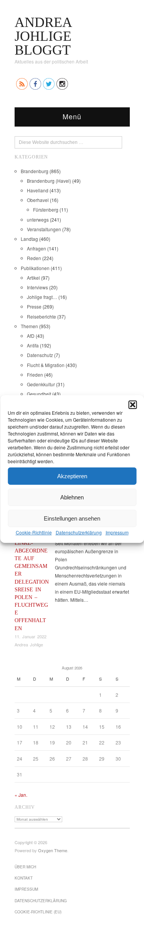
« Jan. (21, 794)
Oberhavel (38, 200)
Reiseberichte (41, 316)
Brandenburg (34, 171)
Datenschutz (40, 355)
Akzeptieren (72, 475)
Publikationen (35, 268)
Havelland (37, 190)
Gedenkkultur (41, 384)
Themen (29, 326)
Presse (34, 306)
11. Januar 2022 (30, 636)
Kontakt (24, 878)
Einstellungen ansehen (72, 518)
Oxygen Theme (52, 850)
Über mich (25, 867)
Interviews (37, 287)
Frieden (35, 374)
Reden (34, 258)
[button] (132, 405)
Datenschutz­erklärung (79, 532)
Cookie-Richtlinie (34, 532)
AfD (31, 335)
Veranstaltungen (44, 229)
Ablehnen (72, 497)
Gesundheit (39, 394)
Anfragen (36, 248)
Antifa (33, 345)
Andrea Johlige (29, 644)
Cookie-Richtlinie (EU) (38, 912)
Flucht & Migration (46, 365)
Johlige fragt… (42, 297)
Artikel (33, 277)
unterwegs (38, 219)
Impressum (117, 532)
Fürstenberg (45, 209)
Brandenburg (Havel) (49, 180)
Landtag (29, 238)
